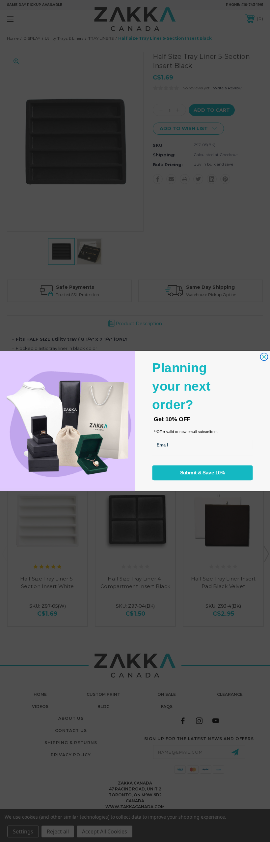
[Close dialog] (264, 356)
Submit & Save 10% (202, 472)
